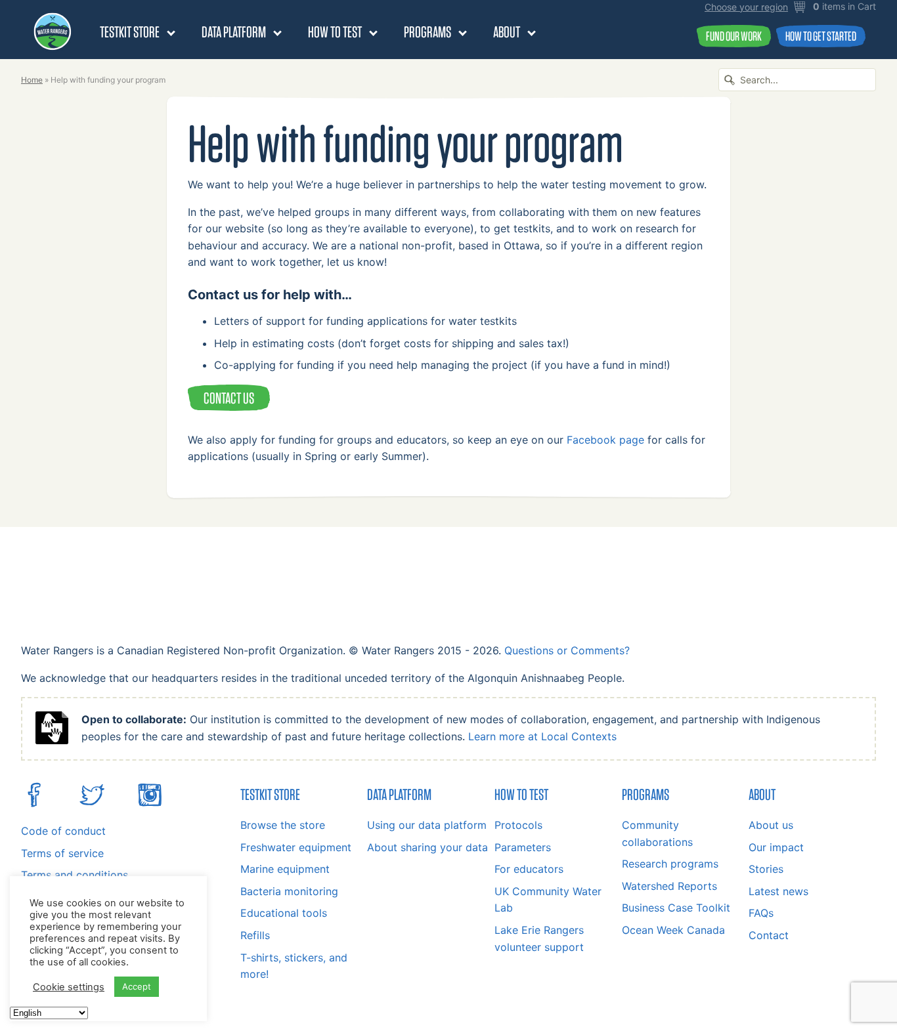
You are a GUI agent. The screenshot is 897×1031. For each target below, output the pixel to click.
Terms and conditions (74, 874)
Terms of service (62, 853)
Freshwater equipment (295, 847)
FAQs (761, 912)
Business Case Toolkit (676, 907)
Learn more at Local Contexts (542, 736)
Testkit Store (130, 31)
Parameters (522, 847)
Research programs (670, 863)
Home (32, 80)
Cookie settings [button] (68, 987)
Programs (427, 31)
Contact (769, 935)
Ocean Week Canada (673, 929)
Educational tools (283, 912)
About (506, 31)
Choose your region (746, 7)
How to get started (820, 35)
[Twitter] (92, 803)
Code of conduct (63, 830)
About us (771, 824)
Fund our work (734, 35)
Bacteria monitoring (289, 891)
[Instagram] (150, 803)
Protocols (518, 824)
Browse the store (282, 824)
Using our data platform (427, 824)
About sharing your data (427, 847)
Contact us (229, 398)
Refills (255, 935)
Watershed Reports (669, 886)
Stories (766, 868)
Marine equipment (285, 868)
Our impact (776, 847)
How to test (335, 31)
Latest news (778, 891)
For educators (528, 868)
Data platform (234, 31)
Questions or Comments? (567, 650)
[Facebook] (34, 803)
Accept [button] (136, 986)
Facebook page (605, 439)
